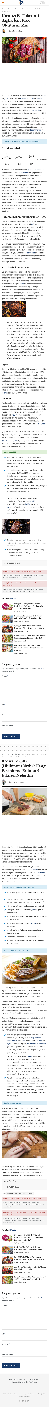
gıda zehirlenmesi (35, 170)
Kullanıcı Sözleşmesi (19, 1382)
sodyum (5, 393)
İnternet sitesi (7, 725)
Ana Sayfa (12, 1379)
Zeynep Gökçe (21, 611)
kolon (21, 284)
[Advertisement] (24, 79)
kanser (40, 1041)
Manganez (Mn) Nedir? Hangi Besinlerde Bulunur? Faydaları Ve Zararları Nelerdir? (28, 606)
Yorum (5, 676)
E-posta (6, 715)
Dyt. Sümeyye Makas (16, 782)
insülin (14, 415)
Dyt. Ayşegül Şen (21, 653)
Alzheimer (41, 1044)
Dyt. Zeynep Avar (22, 631)
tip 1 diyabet (40, 424)
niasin (31, 98)
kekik (27, 504)
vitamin (35, 870)
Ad (3, 705)
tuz (8, 507)
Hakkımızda (23, 1379)
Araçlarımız (34, 1379)
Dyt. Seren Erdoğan (22, 621)
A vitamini (24, 98)
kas (23, 1041)
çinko (6, 98)
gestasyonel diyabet (10, 440)
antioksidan (40, 873)
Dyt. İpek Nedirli (21, 641)
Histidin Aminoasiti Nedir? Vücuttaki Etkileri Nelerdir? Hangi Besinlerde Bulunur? (29, 647)
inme (39, 369)
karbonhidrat (29, 253)
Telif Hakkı (33, 1382)
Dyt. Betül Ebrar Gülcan (24, 1272)
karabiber (33, 501)
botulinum (25, 173)
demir (45, 95)
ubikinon (22, 1193)
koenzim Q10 (12, 1193)
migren (30, 1056)
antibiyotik (36, 110)
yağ (32, 224)
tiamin (39, 98)
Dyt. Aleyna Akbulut (16, 31)
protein (7, 95)
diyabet (10, 1044)
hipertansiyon (35, 130)
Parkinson (31, 1044)
